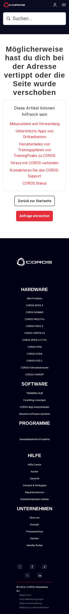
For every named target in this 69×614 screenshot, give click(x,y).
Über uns (34, 517)
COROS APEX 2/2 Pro (34, 339)
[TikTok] (47, 567)
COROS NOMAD (35, 312)
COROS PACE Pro (34, 319)
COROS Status (35, 183)
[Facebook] (34, 567)
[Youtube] (29, 575)
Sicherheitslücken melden (34, 499)
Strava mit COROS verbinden (34, 163)
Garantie (34, 478)
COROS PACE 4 (34, 326)
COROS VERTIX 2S (34, 332)
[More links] (62, 4)
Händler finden (34, 545)
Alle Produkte (34, 298)
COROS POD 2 (34, 360)
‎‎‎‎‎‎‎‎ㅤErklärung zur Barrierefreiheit (34, 607)
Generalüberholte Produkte (34, 439)
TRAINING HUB (34, 393)
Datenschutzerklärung (30, 603)
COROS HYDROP (34, 374)
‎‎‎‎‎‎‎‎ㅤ (47, 603)
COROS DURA (34, 353)
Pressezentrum (34, 531)
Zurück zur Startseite (34, 201)
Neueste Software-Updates (34, 413)
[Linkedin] (42, 575)
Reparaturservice (34, 492)
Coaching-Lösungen (34, 400)
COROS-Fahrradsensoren (34, 367)
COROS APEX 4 (34, 305)
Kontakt (34, 524)
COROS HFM (35, 346)
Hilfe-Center (34, 464)
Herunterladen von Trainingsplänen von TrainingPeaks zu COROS (34, 150)
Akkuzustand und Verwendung (34, 123)
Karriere (34, 538)
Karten (34, 471)
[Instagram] (22, 567)
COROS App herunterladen (34, 406)
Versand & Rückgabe (34, 485)
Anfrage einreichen (34, 216)
